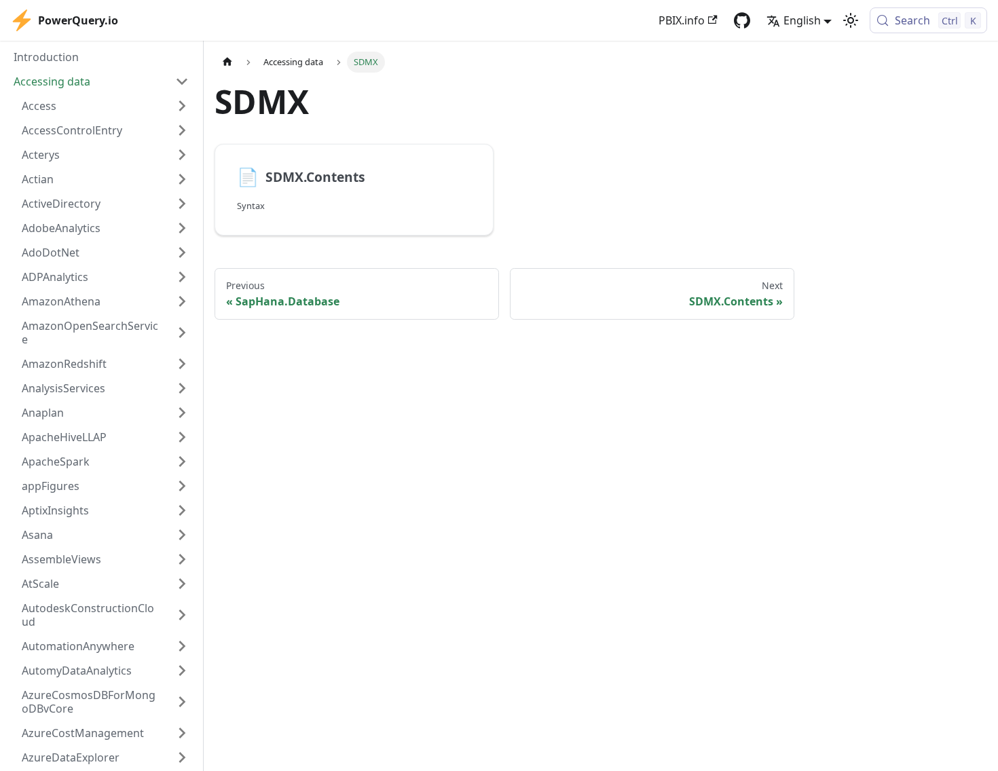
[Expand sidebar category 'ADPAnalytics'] (182, 277)
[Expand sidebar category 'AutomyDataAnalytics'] (182, 670)
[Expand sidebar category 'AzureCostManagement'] (182, 733)
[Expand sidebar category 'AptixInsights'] (182, 510)
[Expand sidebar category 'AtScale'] (182, 584)
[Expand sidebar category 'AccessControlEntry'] (182, 130)
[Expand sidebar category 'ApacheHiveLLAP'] (182, 437)
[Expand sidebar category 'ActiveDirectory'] (182, 203)
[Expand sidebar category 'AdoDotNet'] (182, 252)
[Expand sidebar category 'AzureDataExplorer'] (182, 757)
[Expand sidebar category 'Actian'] (182, 179)
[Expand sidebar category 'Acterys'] (182, 155)
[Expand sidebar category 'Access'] (182, 106)
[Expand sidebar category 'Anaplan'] (182, 413)
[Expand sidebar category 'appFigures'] (182, 486)
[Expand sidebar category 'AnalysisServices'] (182, 388)
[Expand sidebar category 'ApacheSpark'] (182, 461)
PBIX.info (682, 20)
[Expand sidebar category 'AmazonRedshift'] (182, 364)
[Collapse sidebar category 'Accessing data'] (182, 81)
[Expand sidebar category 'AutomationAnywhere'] (182, 646)
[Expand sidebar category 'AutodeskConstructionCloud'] (182, 615)
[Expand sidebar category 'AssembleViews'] (182, 559)
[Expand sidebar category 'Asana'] (182, 535)
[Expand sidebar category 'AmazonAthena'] (182, 301)
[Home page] (227, 62)
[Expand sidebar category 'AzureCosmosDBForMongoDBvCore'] (182, 701)
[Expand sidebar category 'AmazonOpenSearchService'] (182, 332)
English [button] (802, 20)
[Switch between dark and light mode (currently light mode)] (851, 20)
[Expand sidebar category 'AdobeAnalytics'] (182, 228)
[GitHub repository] (742, 20)
